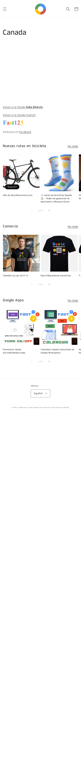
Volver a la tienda (23, 107)
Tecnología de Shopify (60, 407)
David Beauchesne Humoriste (56, 275)
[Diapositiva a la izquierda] (32, 210)
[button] (5, 9)
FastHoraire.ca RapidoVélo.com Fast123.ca (34, 407)
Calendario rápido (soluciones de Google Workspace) (57, 351)
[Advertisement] (40, 593)
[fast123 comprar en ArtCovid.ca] (13, 124)
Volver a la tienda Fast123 (19, 115)
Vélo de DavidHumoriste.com (18, 195)
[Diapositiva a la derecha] (49, 210)
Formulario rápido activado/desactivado (14, 351)
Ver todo (73, 146)
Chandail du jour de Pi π (15, 275)
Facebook (25, 132)
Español (38, 393)
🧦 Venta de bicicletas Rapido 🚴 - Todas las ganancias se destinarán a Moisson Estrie (56, 198)
